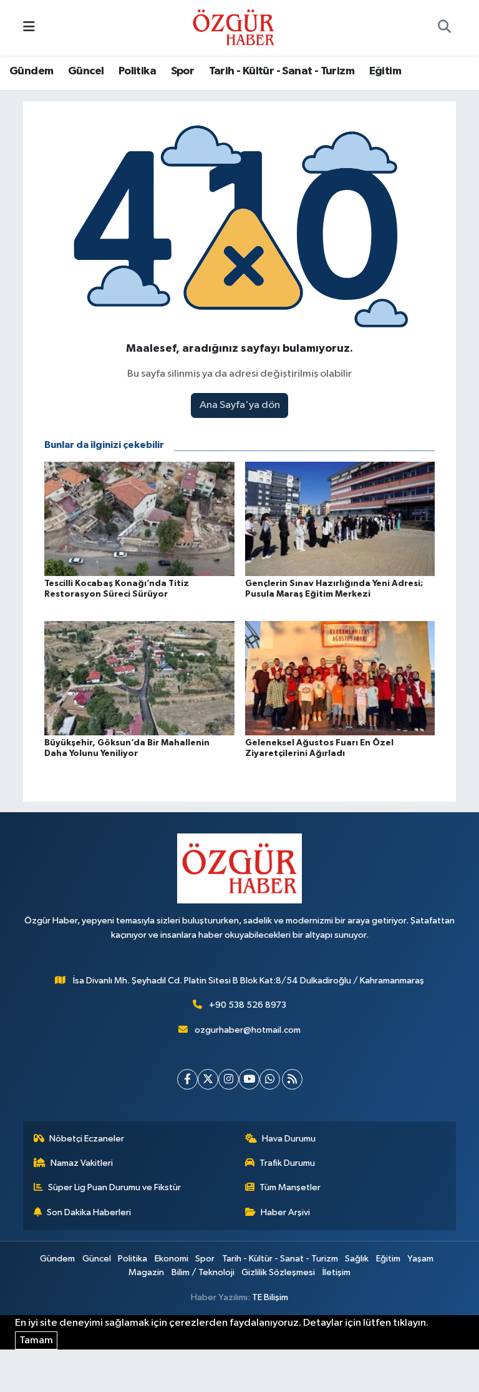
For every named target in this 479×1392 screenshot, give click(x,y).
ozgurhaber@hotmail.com (248, 1030)
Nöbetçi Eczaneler (86, 1138)
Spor (183, 71)
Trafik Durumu (287, 1163)
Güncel (86, 71)
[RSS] (292, 1079)
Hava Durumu (289, 1138)
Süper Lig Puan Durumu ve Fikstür (114, 1187)
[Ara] (444, 28)
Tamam (36, 1340)
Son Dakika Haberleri (89, 1212)
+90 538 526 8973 (247, 1005)
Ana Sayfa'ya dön (240, 405)
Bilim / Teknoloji (203, 1272)
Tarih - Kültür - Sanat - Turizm (281, 71)
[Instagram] (228, 1079)
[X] (208, 1079)
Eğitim (385, 71)
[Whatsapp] (269, 1079)
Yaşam (420, 1258)
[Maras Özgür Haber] (233, 27)
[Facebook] (187, 1079)
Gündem (31, 71)
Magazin (146, 1272)
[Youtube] (249, 1079)
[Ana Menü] (29, 27)
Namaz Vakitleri (82, 1163)
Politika (137, 71)
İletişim (336, 1272)
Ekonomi (171, 1258)
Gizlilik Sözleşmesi (278, 1272)
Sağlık (357, 1258)
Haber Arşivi (285, 1212)
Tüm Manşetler (290, 1187)
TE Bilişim (270, 1297)
